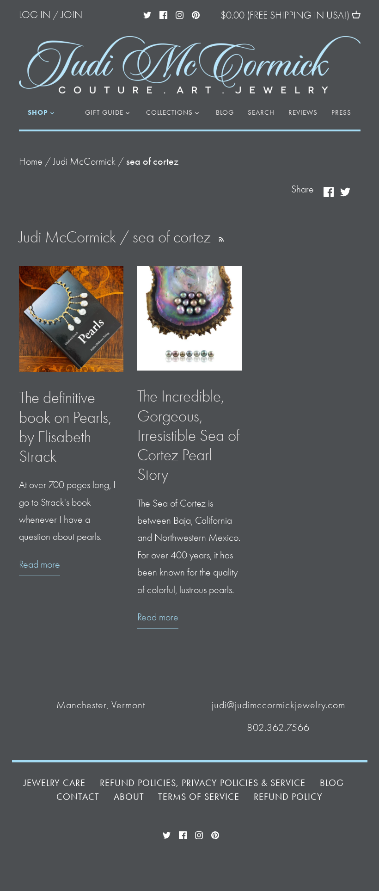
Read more (39, 564)
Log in (34, 15)
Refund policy (288, 797)
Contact (77, 797)
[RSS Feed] (219, 237)
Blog (332, 783)
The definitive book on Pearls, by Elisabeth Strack (65, 427)
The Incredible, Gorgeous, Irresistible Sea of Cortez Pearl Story (188, 435)
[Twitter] (147, 14)
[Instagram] (179, 14)
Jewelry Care (55, 783)
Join (71, 15)
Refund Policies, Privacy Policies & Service (203, 783)
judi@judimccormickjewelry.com (278, 705)
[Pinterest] (196, 14)
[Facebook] (163, 14)
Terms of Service (198, 797)
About (129, 797)
